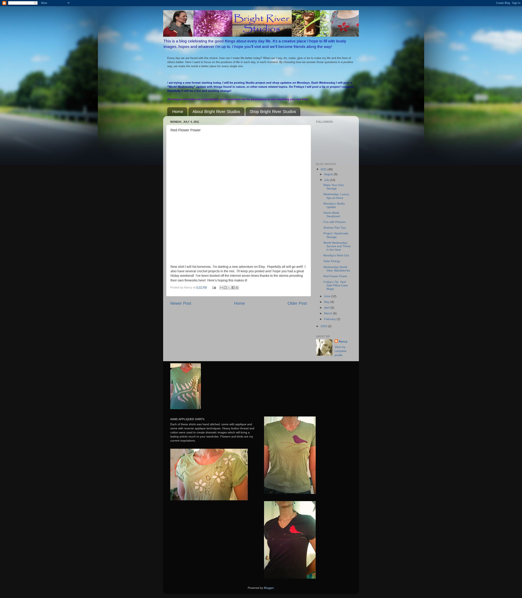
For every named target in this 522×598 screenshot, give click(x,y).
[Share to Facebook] (233, 288)
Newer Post (180, 303)
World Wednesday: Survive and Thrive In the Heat (337, 246)
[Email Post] (214, 287)
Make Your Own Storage (333, 186)
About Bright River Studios (216, 111)
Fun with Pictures (334, 222)
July (327, 180)
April (327, 307)
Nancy (343, 341)
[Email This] (221, 288)
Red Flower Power (335, 276)
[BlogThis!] (225, 288)
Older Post (297, 303)
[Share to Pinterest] (237, 288)
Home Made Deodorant (331, 214)
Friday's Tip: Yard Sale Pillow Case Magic (335, 285)
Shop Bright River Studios (273, 111)
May (327, 301)
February (330, 319)
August (329, 174)
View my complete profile (340, 351)
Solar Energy (331, 261)
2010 (324, 326)
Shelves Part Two (334, 227)
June (327, 296)
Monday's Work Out (336, 255)
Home (177, 111)
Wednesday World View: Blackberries (336, 268)
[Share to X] (229, 288)
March (328, 313)
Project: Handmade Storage (335, 235)
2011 (324, 169)
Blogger (269, 587)
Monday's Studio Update (334, 205)
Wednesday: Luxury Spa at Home (336, 196)
